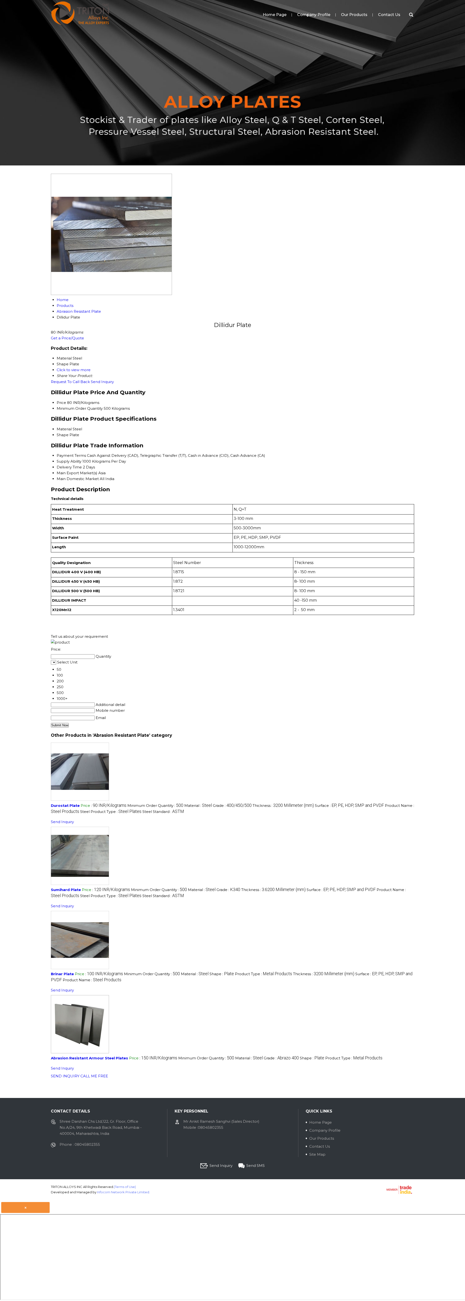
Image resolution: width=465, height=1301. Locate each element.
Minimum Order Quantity (80, 408)
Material (64, 429)
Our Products (354, 14)
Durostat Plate (65, 805)
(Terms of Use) (125, 1187)
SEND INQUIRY (65, 1076)
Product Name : (92, 980)
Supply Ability (69, 461)
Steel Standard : (163, 811)
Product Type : (263, 974)
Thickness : (283, 805)
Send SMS (255, 1165)
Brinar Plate (62, 974)
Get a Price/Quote (67, 338)
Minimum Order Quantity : (155, 805)
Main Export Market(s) (77, 473)
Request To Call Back (70, 381)
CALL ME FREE (94, 1076)
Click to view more (74, 370)
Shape (63, 435)
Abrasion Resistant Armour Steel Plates (89, 1058)
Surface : (349, 805)
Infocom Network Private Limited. (123, 1192)
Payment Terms (71, 455)
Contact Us (389, 14)
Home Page (275, 14)
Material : (198, 805)
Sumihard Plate (66, 889)
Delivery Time (69, 467)
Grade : (232, 805)
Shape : (221, 974)
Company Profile (313, 14)
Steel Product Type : (110, 811)
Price (61, 402)
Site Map (317, 1154)
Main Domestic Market (78, 478)
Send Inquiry (102, 381)
